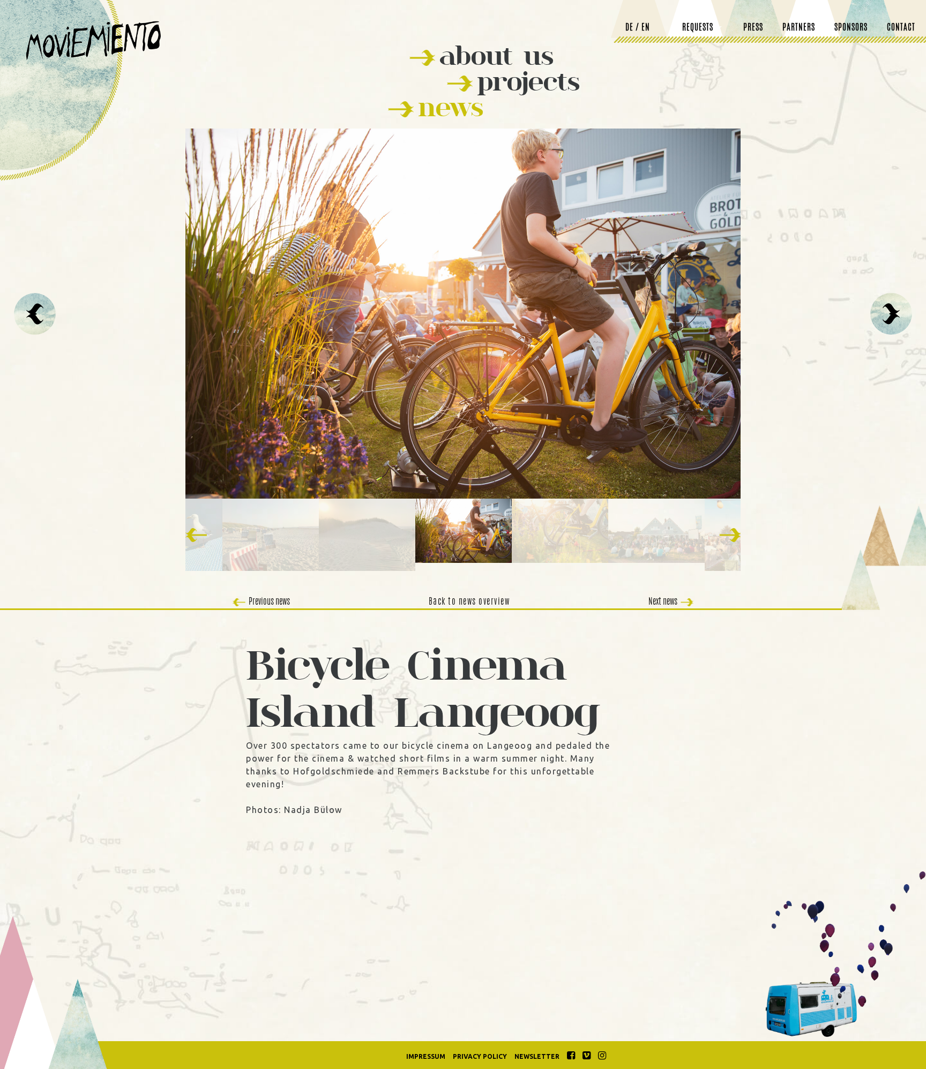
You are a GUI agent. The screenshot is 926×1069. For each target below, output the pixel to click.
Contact (901, 28)
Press (753, 28)
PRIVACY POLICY (480, 1056)
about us (496, 55)
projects (528, 81)
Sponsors (851, 28)
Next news (662, 602)
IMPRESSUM (425, 1056)
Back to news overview (469, 602)
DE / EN (637, 28)
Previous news (269, 602)
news (450, 106)
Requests (697, 28)
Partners (798, 28)
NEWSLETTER (536, 1056)
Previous (34, 313)
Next (891, 313)
